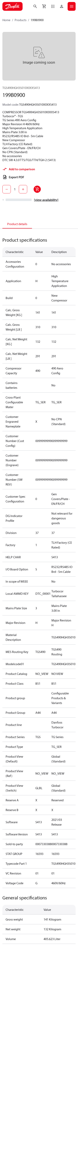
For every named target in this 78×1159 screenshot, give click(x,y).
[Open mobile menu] (72, 6)
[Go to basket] (44, 6)
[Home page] (12, 6)
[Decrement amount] (6, 189)
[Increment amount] (23, 189)
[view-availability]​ (46, 200)
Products (20, 20)
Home (6, 20)
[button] (52, 6)
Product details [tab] (17, 224)
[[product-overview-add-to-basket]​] (37, 189)
